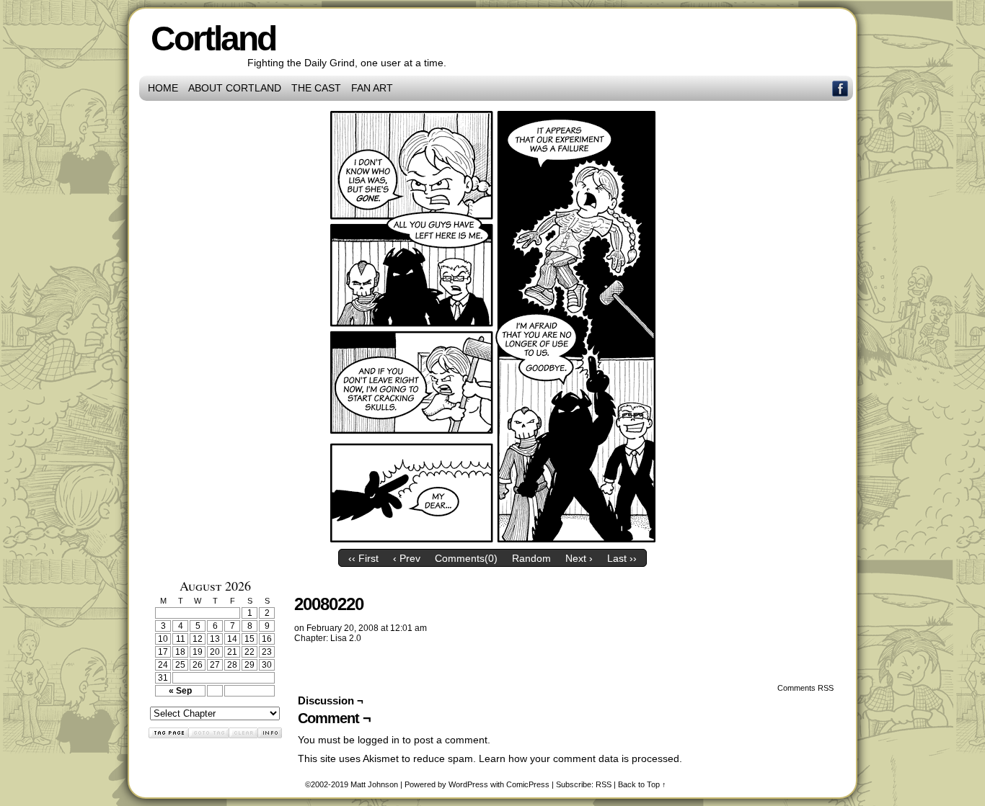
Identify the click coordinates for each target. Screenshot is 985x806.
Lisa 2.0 (345, 638)
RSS (603, 784)
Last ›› (622, 558)
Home (163, 88)
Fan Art (372, 88)
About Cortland (234, 88)
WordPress (468, 784)
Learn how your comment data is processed (579, 758)
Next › (579, 558)
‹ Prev (406, 558)
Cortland (213, 38)
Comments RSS (805, 688)
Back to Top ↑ (642, 784)
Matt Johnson (374, 784)
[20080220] (492, 539)
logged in (378, 739)
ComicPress (527, 784)
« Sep (180, 691)
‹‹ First (363, 558)
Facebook (840, 88)
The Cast (316, 88)
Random (531, 558)
